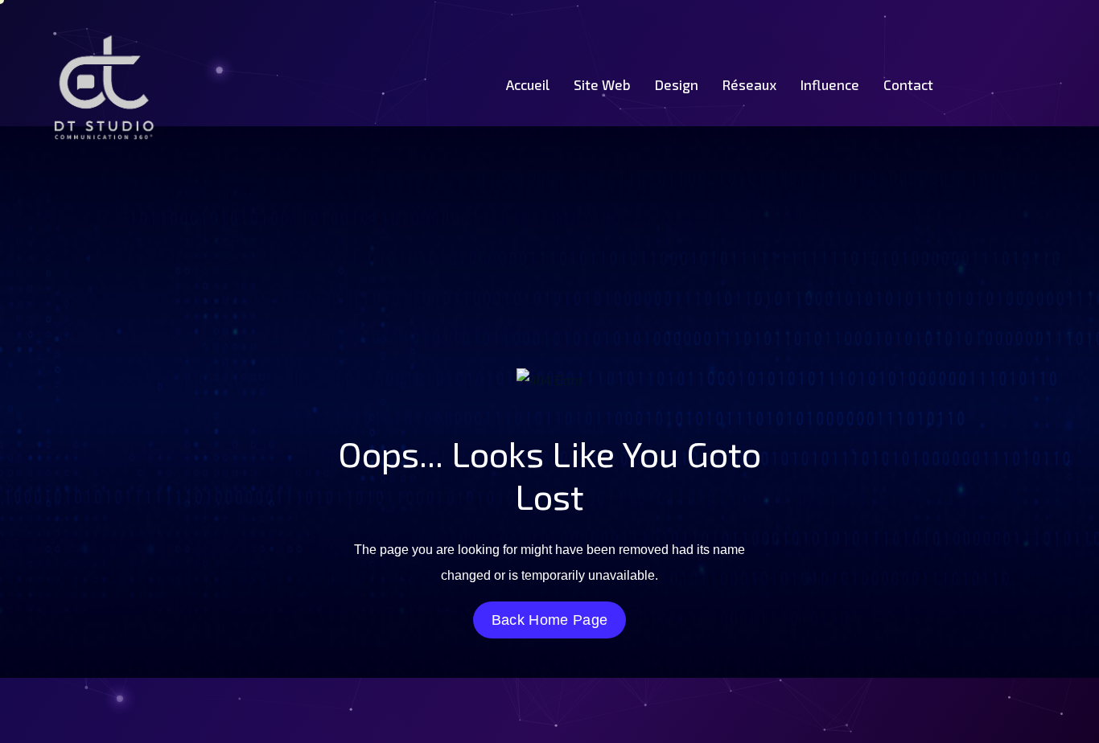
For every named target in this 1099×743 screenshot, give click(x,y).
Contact (908, 84)
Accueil (528, 84)
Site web (602, 84)
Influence (830, 84)
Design (676, 84)
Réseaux (749, 84)
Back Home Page (549, 620)
